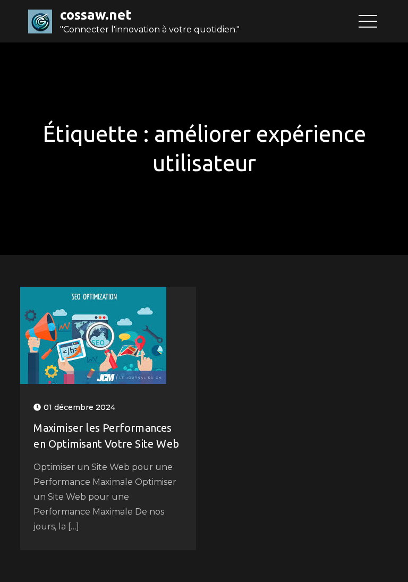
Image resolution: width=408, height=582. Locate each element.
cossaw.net (96, 14)
